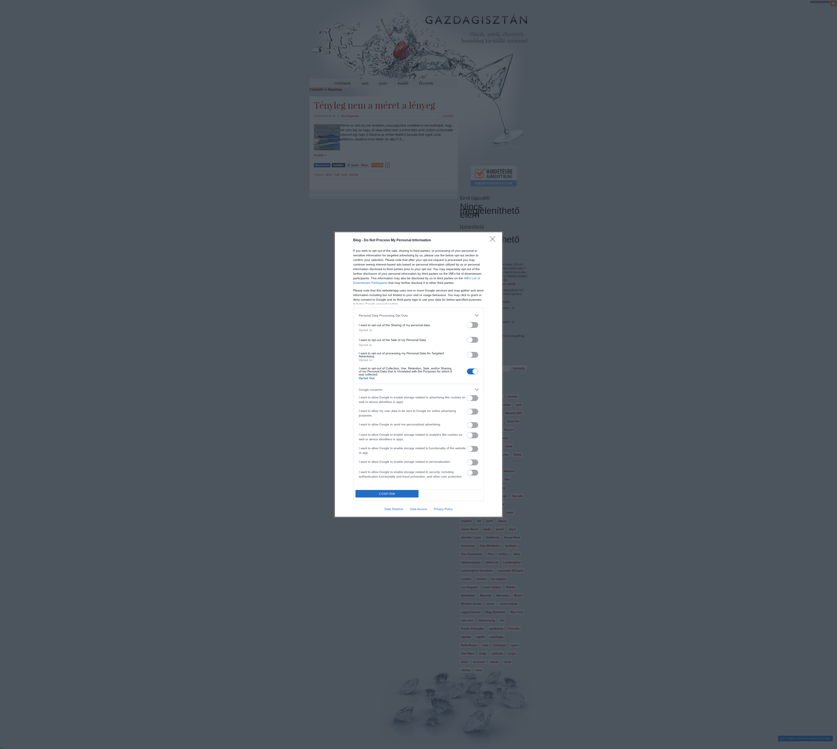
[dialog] (418, 374)
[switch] (472, 325)
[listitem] (418, 315)
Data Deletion (393, 509)
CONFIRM (387, 493)
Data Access (418, 509)
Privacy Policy (443, 509)
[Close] (494, 240)
